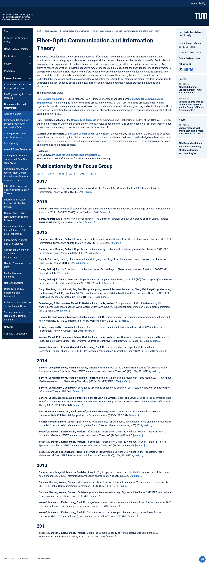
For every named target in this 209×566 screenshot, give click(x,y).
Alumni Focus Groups (15, 149)
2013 (83, 173)
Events (182, 79)
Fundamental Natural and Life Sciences (15, 242)
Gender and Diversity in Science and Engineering (16, 253)
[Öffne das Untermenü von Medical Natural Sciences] (30, 273)
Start (6, 31)
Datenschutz (8, 558)
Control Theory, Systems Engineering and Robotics (16, 217)
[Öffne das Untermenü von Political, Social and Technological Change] (30, 302)
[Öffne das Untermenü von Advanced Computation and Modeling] (30, 85)
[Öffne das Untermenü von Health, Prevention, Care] (30, 263)
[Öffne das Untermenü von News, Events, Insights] (30, 49)
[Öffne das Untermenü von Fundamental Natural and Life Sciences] (30, 240)
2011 (93, 173)
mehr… (88, 192)
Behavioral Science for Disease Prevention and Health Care (16, 124)
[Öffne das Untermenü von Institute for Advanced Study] (30, 38)
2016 (51, 173)
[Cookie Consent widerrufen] (202, 559)
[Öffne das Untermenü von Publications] (30, 56)
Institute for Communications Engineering (74, 154)
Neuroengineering (13, 282)
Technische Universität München (17, 19)
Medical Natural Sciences (12, 275)
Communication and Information (15, 106)
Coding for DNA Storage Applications (15, 135)
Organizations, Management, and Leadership (14, 292)
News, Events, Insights (16, 49)
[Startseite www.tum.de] (201, 16)
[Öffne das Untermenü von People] (30, 64)
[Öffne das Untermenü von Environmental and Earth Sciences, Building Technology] (30, 227)
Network (8, 327)
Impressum (25, 558)
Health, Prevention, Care (14, 265)
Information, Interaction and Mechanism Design (15, 203)
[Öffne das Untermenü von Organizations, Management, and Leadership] (30, 289)
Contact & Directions (15, 333)
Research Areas (12, 78)
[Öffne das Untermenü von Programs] (30, 71)
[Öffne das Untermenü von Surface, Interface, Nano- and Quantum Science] (30, 312)
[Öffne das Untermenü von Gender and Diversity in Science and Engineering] (30, 250)
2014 (72, 173)
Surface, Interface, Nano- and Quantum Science (15, 316)
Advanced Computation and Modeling (15, 86)
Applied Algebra (12, 113)
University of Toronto (82, 120)
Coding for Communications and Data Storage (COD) (16, 159)
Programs (9, 71)
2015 (61, 173)
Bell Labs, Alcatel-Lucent (81, 133)
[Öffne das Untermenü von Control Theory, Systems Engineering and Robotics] (30, 213)
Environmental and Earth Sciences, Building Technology (15, 230)
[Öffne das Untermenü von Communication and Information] (30, 104)
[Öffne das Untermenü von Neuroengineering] (30, 283)
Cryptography (11, 143)
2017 (40, 173)
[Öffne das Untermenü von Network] (30, 327)
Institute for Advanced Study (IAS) (17, 14)
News (182, 119)
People (8, 63)
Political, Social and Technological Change (16, 304)
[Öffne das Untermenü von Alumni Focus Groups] (30, 149)
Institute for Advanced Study (16, 40)
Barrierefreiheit (44, 558)
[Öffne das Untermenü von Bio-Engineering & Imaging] (30, 94)
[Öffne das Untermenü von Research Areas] (30, 78)
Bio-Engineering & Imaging (13, 96)
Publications (11, 56)
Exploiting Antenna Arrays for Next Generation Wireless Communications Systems (16, 174)
